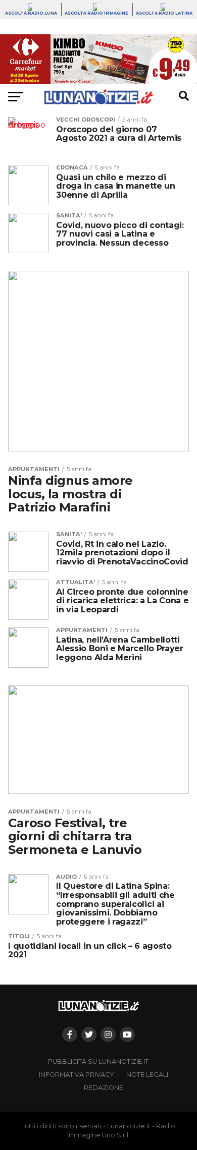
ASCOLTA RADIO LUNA (31, 13)
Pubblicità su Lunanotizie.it (98, 1061)
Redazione (103, 1087)
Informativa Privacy (76, 1074)
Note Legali (147, 1074)
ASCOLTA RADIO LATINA (164, 13)
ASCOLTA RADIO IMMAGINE (96, 13)
